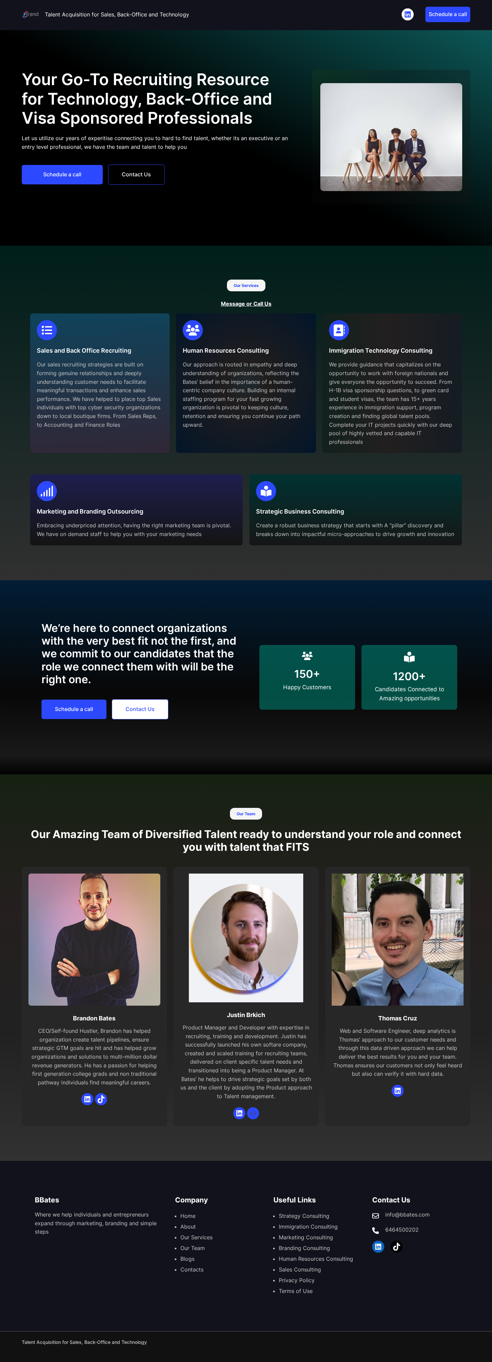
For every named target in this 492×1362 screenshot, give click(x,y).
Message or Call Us (246, 303)
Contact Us (136, 174)
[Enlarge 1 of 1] (453, 91)
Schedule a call (448, 14)
